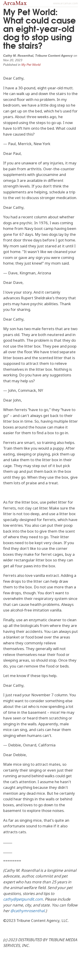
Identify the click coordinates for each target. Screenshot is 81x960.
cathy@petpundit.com (23, 899)
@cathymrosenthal (27, 910)
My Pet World (30, 64)
